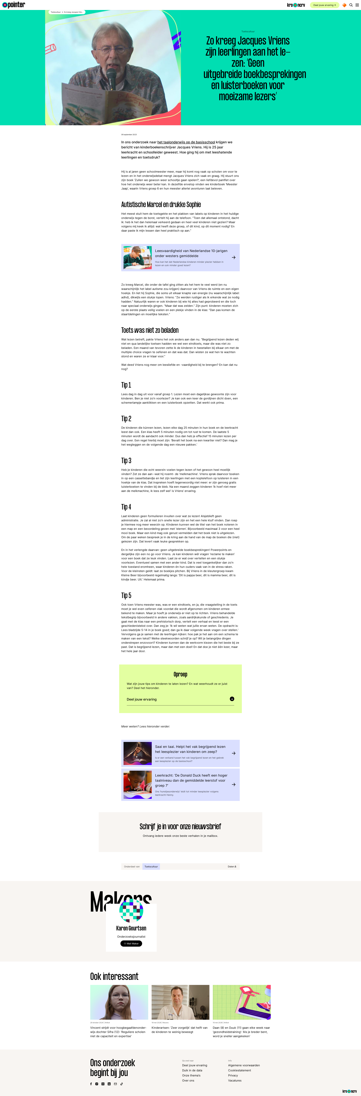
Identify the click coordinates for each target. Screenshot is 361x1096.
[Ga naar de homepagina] (13, 5)
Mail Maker (133, 943)
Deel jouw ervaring (323, 5)
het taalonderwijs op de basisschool (186, 142)
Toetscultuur (248, 31)
